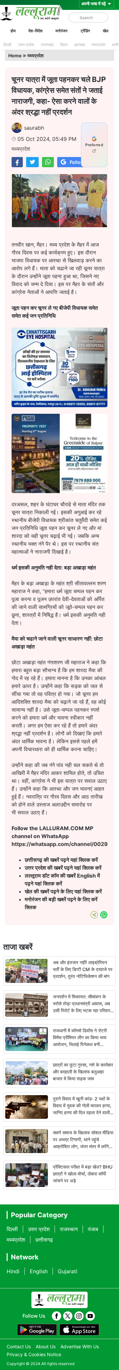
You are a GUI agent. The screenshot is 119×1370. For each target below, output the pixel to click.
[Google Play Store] (37, 1330)
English (39, 1271)
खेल (105, 30)
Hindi (13, 1271)
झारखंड (79, 44)
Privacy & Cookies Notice (34, 1354)
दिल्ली (7, 44)
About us (46, 1346)
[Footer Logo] (59, 1300)
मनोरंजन (61, 30)
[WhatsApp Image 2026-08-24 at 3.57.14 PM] (59, 491)
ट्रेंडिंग (85, 30)
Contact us (19, 1346)
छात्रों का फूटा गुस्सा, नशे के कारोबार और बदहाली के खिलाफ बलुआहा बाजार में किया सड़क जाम (83, 1071)
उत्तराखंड (47, 44)
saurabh (34, 127)
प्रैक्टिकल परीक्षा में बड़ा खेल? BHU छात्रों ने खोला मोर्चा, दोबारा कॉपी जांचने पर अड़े (82, 1173)
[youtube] (90, 1316)
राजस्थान (69, 1229)
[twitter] (67, 1316)
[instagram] (79, 1316)
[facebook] (56, 1316)
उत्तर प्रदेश (26, 44)
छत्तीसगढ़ (44, 1239)
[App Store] (79, 1330)
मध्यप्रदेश (98, 44)
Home (14, 55)
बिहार (64, 44)
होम (13, 30)
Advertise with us (79, 1346)
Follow (77, 162)
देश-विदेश (35, 30)
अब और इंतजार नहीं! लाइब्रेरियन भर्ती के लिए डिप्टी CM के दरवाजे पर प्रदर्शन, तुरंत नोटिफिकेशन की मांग (82, 969)
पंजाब (93, 1229)
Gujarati (67, 1271)
